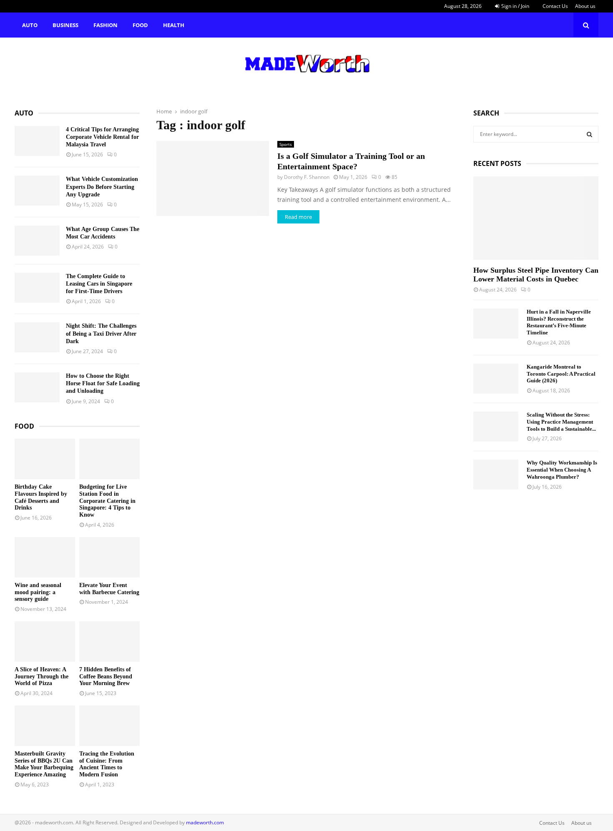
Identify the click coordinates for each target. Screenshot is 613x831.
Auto (30, 25)
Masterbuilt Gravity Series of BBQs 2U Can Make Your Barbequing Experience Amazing (44, 764)
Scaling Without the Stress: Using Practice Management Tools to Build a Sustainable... (561, 422)
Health (173, 25)
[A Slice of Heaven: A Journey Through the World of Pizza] (45, 641)
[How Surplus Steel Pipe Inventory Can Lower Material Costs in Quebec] (535, 218)
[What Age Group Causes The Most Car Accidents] (37, 241)
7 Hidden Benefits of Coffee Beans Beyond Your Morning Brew (105, 676)
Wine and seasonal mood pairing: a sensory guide (38, 592)
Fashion (105, 25)
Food (140, 25)
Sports (285, 144)
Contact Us (555, 6)
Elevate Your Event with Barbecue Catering (109, 588)
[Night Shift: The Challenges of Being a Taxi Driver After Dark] (37, 337)
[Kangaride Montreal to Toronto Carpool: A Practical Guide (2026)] (495, 379)
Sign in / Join (514, 6)
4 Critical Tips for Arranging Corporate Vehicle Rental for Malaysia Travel (102, 137)
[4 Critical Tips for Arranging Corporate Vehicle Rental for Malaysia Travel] (37, 141)
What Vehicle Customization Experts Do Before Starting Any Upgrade (102, 186)
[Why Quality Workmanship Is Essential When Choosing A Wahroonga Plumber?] (495, 474)
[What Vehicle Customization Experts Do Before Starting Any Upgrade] (37, 191)
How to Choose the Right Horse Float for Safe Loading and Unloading (103, 383)
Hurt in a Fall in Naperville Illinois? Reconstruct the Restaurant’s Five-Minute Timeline (559, 322)
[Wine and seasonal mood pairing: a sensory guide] (45, 557)
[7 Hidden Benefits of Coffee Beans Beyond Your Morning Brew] (109, 641)
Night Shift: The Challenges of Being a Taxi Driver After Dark (101, 333)
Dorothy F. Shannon (306, 177)
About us (585, 6)
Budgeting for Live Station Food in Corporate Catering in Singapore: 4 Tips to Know (107, 501)
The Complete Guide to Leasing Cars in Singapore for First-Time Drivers (99, 283)
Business (65, 25)
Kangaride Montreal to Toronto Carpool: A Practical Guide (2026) (561, 374)
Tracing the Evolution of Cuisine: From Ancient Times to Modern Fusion (106, 764)
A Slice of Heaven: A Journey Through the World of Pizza (41, 676)
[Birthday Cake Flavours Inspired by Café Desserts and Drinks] (45, 459)
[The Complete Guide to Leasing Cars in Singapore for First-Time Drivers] (37, 288)
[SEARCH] (589, 134)
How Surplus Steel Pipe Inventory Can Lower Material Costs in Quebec (535, 275)
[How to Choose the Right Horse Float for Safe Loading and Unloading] (37, 387)
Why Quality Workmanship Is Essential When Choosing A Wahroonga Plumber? (562, 469)
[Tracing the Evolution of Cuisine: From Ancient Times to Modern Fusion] (109, 725)
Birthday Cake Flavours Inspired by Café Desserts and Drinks (41, 497)
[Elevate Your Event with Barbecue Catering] (109, 557)
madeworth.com (205, 822)
